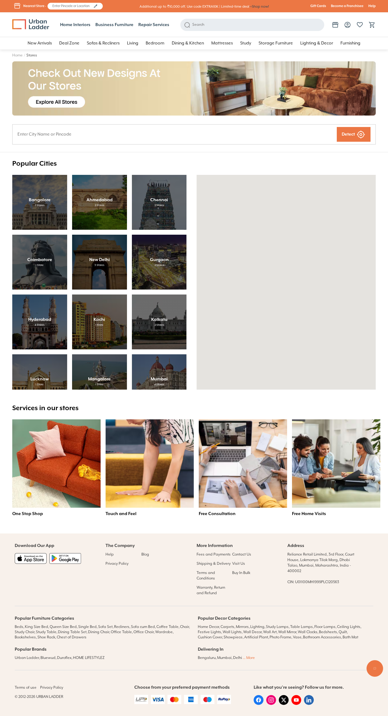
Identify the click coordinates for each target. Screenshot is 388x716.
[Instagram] (271, 703)
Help (372, 6)
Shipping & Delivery (214, 563)
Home (17, 55)
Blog (145, 554)
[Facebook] (258, 703)
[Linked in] (309, 703)
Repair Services (153, 24)
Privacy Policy (117, 563)
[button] (95, 6)
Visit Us (238, 563)
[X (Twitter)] (284, 703)
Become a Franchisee (347, 6)
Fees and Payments (214, 554)
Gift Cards (318, 6)
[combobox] (72, 6)
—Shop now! (259, 7)
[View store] (335, 25)
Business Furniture (114, 24)
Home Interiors (75, 24)
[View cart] (372, 25)
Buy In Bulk (241, 573)
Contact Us (241, 554)
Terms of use (25, 687)
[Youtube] (296, 703)
